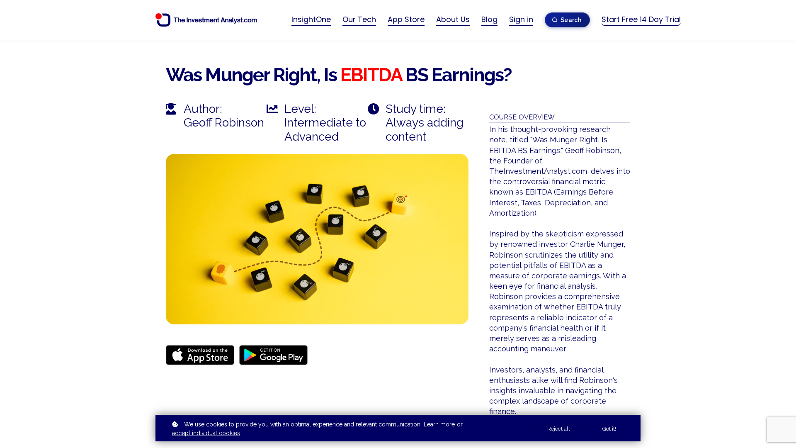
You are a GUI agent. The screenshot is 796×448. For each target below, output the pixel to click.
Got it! (609, 429)
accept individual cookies (206, 433)
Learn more (439, 424)
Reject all (558, 429)
